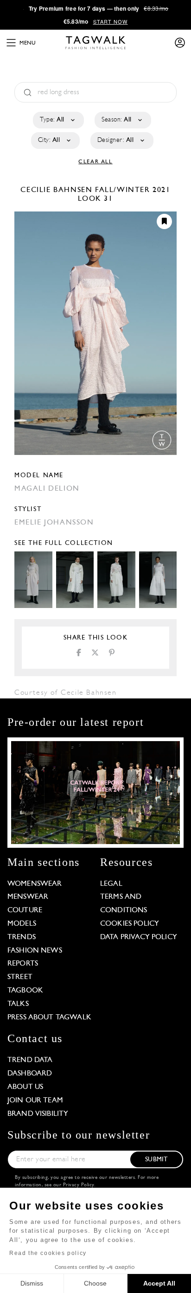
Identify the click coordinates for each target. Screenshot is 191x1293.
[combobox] (58, 120)
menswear (27, 897)
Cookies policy (129, 924)
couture (24, 910)
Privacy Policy (78, 1185)
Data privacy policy (138, 937)
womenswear (34, 884)
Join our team (35, 1100)
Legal (111, 884)
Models (21, 924)
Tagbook (25, 990)
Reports (22, 963)
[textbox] (58, 120)
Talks (18, 1004)
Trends (21, 937)
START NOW (110, 21)
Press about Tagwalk (49, 1017)
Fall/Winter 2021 (133, 190)
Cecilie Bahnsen (57, 190)
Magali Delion (47, 489)
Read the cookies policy (48, 1253)
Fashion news (34, 950)
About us (25, 1087)
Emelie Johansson (54, 522)
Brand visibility (37, 1114)
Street (19, 977)
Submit (156, 1159)
